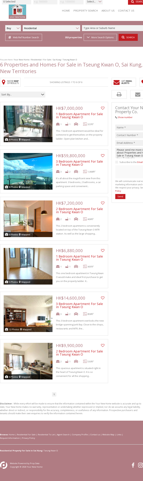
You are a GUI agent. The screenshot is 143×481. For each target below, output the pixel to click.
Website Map (108, 434)
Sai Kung (57, 59)
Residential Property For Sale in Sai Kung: (21, 450)
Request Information (10, 438)
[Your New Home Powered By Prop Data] (3, 465)
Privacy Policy (28, 438)
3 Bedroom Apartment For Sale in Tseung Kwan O (79, 163)
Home (12, 434)
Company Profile (80, 434)
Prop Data (34, 463)
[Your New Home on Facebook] (133, 465)
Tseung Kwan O (50, 450)
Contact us (95, 434)
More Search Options (102, 37)
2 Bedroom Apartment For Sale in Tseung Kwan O (79, 210)
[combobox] (20, 94)
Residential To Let (46, 434)
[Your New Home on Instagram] (140, 465)
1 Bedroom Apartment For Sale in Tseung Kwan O (79, 115)
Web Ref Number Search (26, 37)
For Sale (47, 59)
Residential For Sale (26, 434)
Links (119, 434)
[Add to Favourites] (102, 108)
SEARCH (130, 37)
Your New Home (21, 59)
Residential (36, 59)
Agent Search (63, 434)
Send (120, 196)
